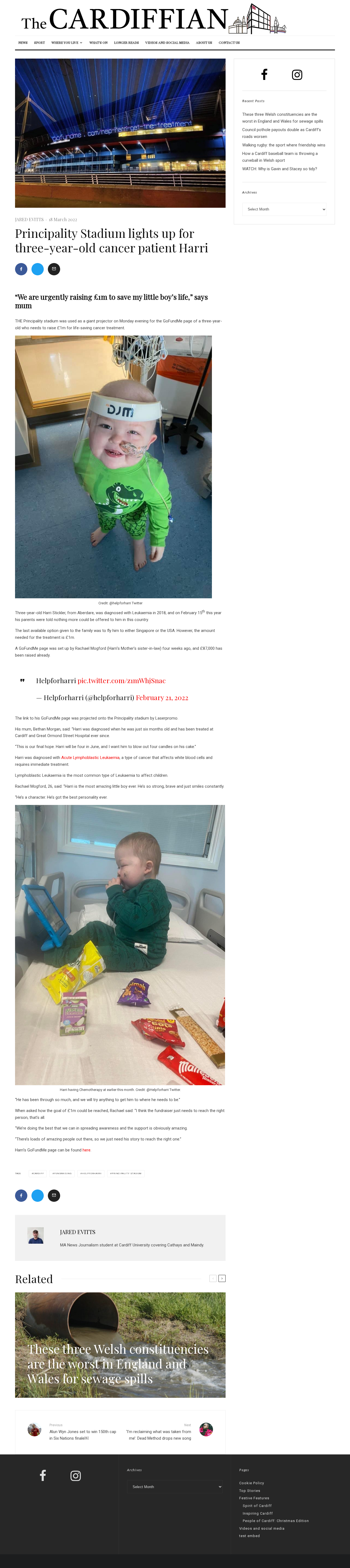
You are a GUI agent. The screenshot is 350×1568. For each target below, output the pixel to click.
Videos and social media (167, 42)
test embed (249, 1536)
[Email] (54, 269)
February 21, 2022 (162, 697)
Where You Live (64, 42)
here (87, 1150)
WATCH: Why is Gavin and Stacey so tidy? (279, 168)
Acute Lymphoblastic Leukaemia (90, 757)
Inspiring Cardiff (258, 1513)
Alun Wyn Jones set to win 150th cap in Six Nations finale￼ (82, 1432)
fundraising (63, 1173)
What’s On (98, 42)
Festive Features (254, 1498)
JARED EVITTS (29, 219)
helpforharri (92, 1173)
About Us (204, 42)
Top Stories (249, 1491)
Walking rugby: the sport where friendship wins (283, 145)
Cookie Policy (251, 1483)
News (23, 42)
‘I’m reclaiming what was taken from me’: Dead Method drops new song (158, 1432)
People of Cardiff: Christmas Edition (276, 1521)
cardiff (38, 1173)
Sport (39, 42)
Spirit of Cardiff (257, 1506)
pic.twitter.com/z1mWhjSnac (122, 680)
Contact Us (229, 42)
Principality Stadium (127, 1173)
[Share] (21, 269)
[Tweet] (37, 269)
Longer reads (126, 42)
